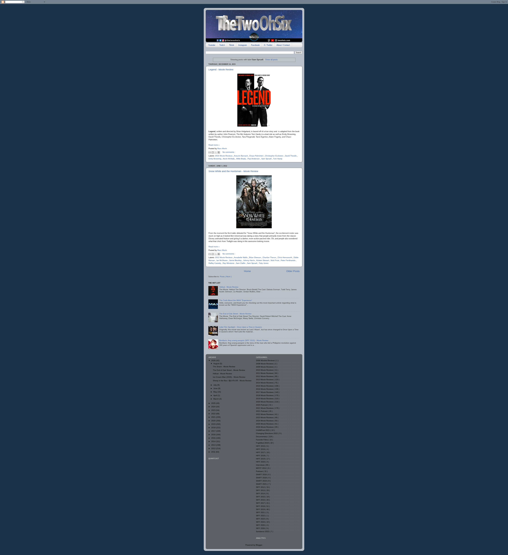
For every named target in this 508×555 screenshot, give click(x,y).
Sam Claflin (241, 263)
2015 (213, 438)
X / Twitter (268, 45)
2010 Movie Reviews (265, 370)
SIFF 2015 (260, 497)
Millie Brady (241, 159)
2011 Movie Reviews (265, 373)
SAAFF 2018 (261, 478)
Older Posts (293, 271)
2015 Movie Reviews (224, 156)
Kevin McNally (229, 159)
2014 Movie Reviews (265, 383)
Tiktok (231, 45)
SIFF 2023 (260, 519)
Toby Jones (263, 263)
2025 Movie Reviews (265, 424)
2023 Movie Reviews (265, 418)
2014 (213, 441)
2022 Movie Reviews (265, 414)
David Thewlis (291, 156)
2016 (213, 435)
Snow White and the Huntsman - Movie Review (233, 171)
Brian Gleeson (255, 258)
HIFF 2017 (261, 452)
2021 (213, 417)
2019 (213, 424)
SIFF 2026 (260, 528)
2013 (213, 445)
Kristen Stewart (263, 260)
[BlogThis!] (212, 152)
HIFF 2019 (261, 459)
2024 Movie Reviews (265, 421)
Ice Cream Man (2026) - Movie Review (229, 377)
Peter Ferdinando (288, 260)
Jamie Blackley (235, 260)
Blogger (259, 545)
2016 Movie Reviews (265, 389)
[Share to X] (215, 152)
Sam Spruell (266, 159)
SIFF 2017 (260, 503)
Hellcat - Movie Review (228, 287)
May (215, 392)
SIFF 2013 (260, 490)
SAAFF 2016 (261, 475)
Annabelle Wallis (241, 258)
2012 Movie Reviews (224, 258)
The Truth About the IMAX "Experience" (235, 300)
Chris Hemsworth (285, 258)
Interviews (260, 465)
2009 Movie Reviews (265, 367)
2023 (213, 410)
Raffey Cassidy (215, 263)
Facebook (255, 45)
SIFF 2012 (260, 487)
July (215, 385)
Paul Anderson (254, 159)
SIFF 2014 (260, 494)
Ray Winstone (229, 263)
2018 (213, 428)
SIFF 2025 (260, 525)
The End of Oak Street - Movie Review (235, 314)
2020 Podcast (262, 405)
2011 (213, 452)
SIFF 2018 (260, 506)
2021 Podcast (262, 411)
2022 (213, 414)
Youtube (211, 45)
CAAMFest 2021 (263, 430)
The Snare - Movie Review (224, 367)
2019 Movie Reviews (265, 399)
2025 (213, 403)
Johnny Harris (249, 260)
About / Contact (283, 45)
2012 (213, 448)
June (215, 388)
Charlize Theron (270, 258)
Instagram (242, 45)
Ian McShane (222, 260)
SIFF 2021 (260, 512)
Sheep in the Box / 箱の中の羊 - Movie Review (232, 381)
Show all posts (271, 60)
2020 (213, 421)
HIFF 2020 (261, 462)
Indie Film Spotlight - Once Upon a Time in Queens (240, 327)
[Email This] (209, 152)
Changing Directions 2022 (267, 433)
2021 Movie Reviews (265, 408)
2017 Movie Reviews (265, 392)
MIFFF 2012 (261, 468)
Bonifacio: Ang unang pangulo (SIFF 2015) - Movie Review (243, 340)
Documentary (262, 437)
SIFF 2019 (260, 509)
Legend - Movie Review (220, 69)
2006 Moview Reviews (265, 361)
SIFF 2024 (260, 522)
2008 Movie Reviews (265, 364)
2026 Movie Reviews (265, 427)
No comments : (229, 152)
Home (247, 271)
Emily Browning (215, 159)
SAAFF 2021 (261, 484)
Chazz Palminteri (256, 156)
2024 (213, 407)
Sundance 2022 (263, 532)
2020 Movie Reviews (265, 402)
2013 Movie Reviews (265, 380)
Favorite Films (262, 440)
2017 (213, 431)
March (216, 399)
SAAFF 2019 (261, 481)
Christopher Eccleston (274, 156)
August (216, 364)
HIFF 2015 (261, 446)
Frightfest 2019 (262, 443)
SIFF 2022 (260, 516)
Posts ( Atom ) (226, 277)
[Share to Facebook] (218, 152)
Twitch (222, 45)
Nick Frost (275, 260)
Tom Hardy (277, 159)
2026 (213, 361)
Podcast (259, 471)
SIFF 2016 (260, 500)
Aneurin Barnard (241, 156)
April (215, 395)
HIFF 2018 (261, 456)
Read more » (213, 145)
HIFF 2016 (261, 449)
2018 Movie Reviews (265, 395)
